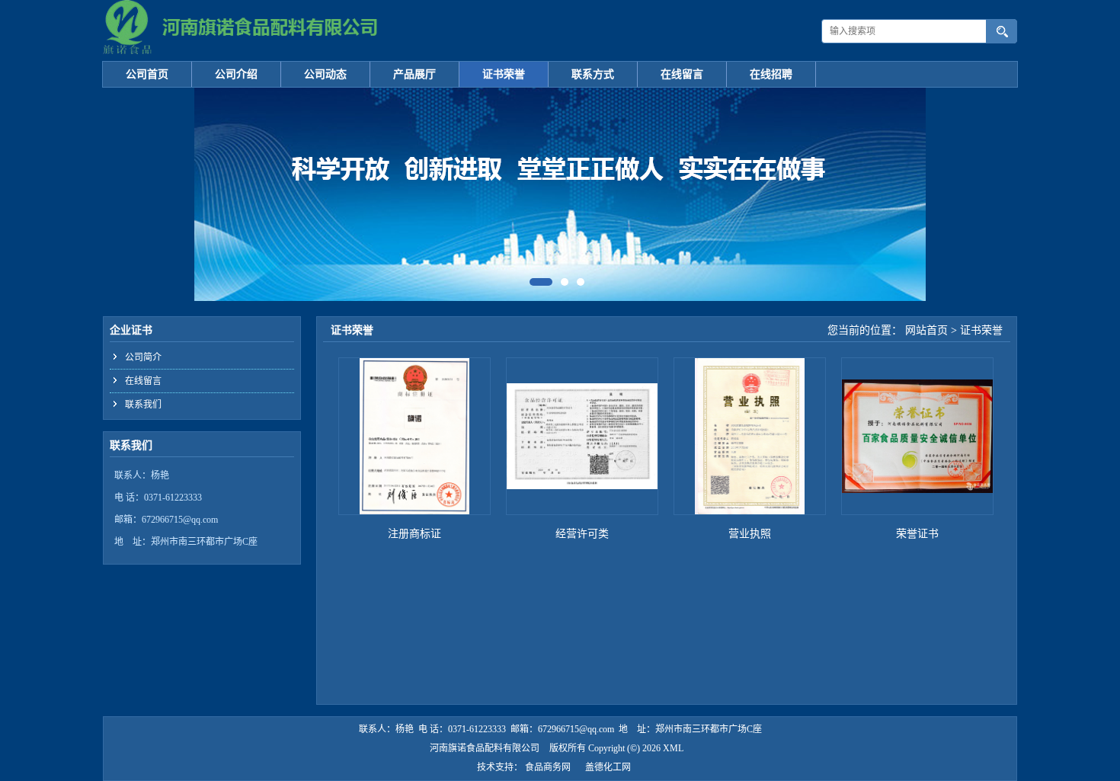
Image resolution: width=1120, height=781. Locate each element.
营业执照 (749, 533)
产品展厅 (414, 74)
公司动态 (325, 74)
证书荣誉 (503, 74)
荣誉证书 (917, 533)
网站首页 (926, 330)
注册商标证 (414, 533)
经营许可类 (582, 533)
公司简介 (143, 357)
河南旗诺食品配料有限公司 (484, 748)
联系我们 (143, 404)
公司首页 (147, 74)
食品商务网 (548, 767)
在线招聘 (771, 74)
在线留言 (682, 74)
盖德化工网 (608, 767)
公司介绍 (236, 74)
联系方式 (592, 74)
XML (673, 748)
